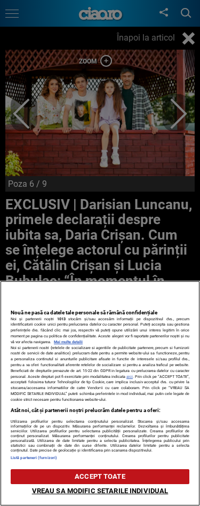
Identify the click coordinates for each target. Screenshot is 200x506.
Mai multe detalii (68, 341)
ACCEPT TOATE (100, 476)
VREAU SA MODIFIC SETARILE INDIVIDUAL (100, 491)
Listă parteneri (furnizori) (34, 457)
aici (129, 376)
